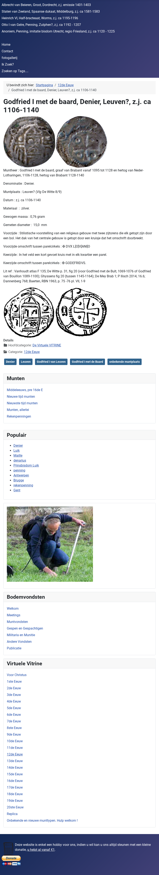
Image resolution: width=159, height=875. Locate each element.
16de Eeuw (15, 781)
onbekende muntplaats (124, 361)
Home (6, 45)
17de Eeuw (15, 787)
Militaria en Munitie (21, 635)
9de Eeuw (14, 734)
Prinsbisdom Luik (26, 465)
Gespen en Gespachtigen (25, 628)
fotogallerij (9, 58)
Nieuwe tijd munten (21, 397)
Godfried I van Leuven (51, 361)
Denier (18, 446)
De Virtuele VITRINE (47, 345)
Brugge (18, 480)
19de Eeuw (15, 801)
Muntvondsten (17, 622)
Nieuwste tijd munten (22, 403)
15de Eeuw (15, 774)
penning (19, 470)
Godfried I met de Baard (87, 361)
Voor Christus (16, 675)
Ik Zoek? (8, 64)
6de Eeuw (14, 715)
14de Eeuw (15, 768)
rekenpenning (23, 485)
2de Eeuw (14, 688)
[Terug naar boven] (152, 867)
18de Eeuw (15, 794)
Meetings (13, 615)
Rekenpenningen (19, 416)
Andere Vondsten (19, 642)
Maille (17, 455)
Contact (7, 51)
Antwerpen (21, 475)
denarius (19, 460)
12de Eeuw (15, 754)
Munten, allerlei (18, 410)
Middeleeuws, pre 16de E (25, 390)
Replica (12, 814)
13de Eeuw (15, 761)
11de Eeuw (15, 748)
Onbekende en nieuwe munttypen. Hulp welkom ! (42, 820)
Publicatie (14, 648)
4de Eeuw (14, 701)
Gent (16, 490)
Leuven (26, 361)
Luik (16, 450)
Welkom (13, 608)
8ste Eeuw (14, 728)
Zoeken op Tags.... (15, 71)
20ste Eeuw (15, 807)
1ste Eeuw (14, 681)
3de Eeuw (14, 695)
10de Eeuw (15, 741)
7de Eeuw (14, 721)
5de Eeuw (14, 708)
